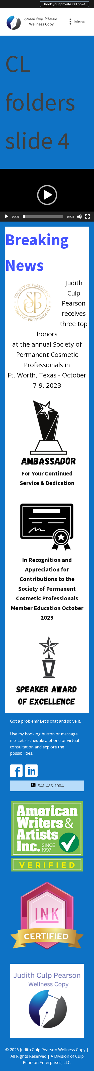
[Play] (6, 216)
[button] (47, 195)
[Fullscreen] (87, 216)
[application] (47, 195)
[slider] (43, 216)
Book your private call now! (64, 4)
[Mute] (79, 216)
